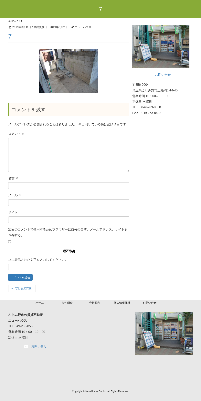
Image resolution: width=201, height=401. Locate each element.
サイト (13, 212)
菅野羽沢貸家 (23, 288)
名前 (13, 178)
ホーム (40, 302)
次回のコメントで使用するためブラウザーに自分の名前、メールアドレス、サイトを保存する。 (68, 232)
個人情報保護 (122, 302)
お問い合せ (149, 302)
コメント (16, 133)
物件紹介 (67, 302)
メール (15, 195)
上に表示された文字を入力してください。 (38, 259)
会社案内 (94, 302)
